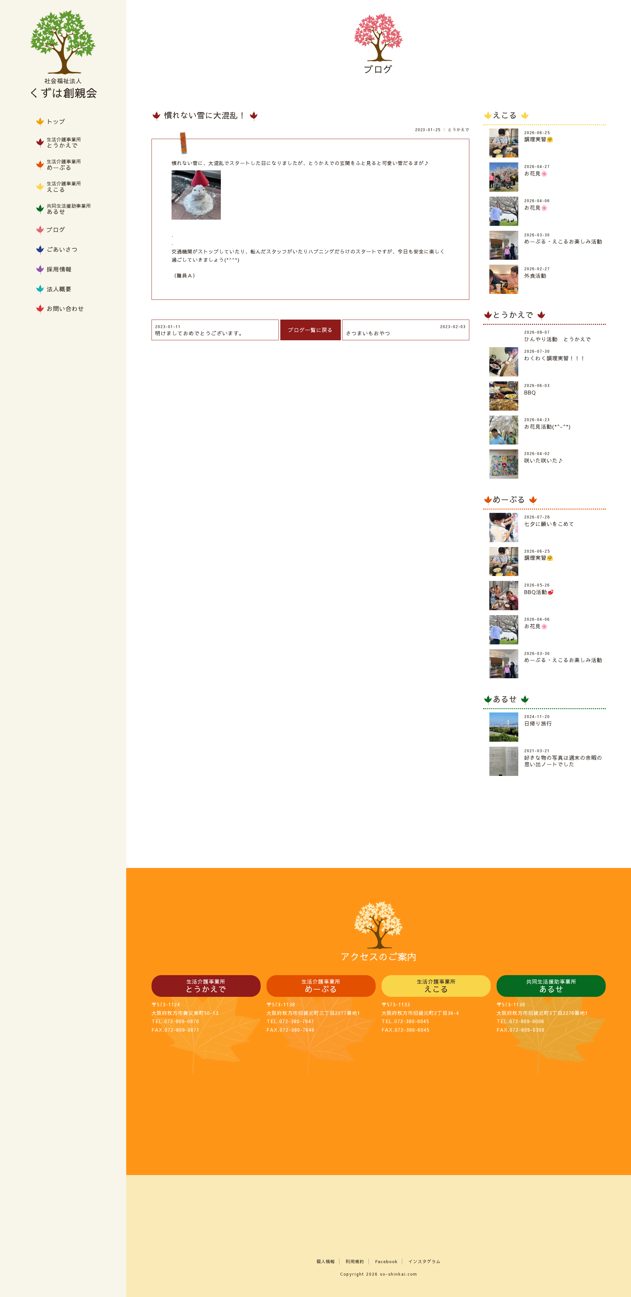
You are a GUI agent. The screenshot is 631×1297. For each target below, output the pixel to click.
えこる (506, 115)
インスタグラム (425, 1261)
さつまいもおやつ (406, 330)
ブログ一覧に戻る (310, 329)
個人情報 (325, 1261)
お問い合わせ (65, 308)
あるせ (506, 699)
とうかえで (458, 129)
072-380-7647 (296, 1021)
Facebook (386, 1261)
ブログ (56, 230)
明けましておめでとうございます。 (200, 330)
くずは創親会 (63, 89)
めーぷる (511, 499)
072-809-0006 (526, 1021)
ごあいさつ (62, 249)
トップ (56, 121)
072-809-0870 (181, 1021)
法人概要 (59, 289)
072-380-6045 (411, 1021)
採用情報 (59, 269)
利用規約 (355, 1261)
